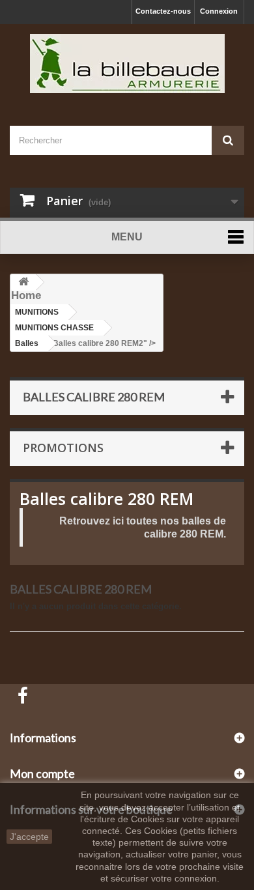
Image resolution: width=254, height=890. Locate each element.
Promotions (63, 447)
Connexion (219, 11)
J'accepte (29, 836)
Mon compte (42, 773)
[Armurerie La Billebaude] (127, 63)
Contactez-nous (163, 11)
